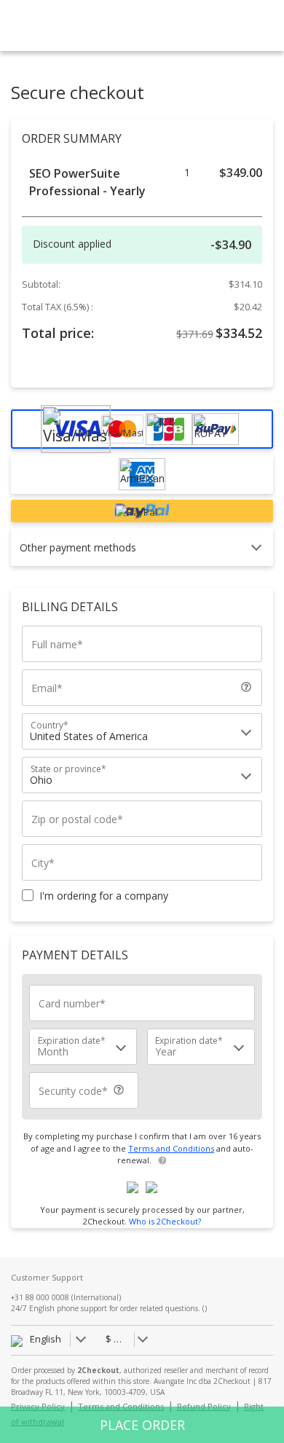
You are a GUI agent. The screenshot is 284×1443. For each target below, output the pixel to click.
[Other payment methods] (136, 562)
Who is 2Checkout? (165, 1221)
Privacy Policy (38, 1406)
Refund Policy (204, 1406)
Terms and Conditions (171, 1148)
